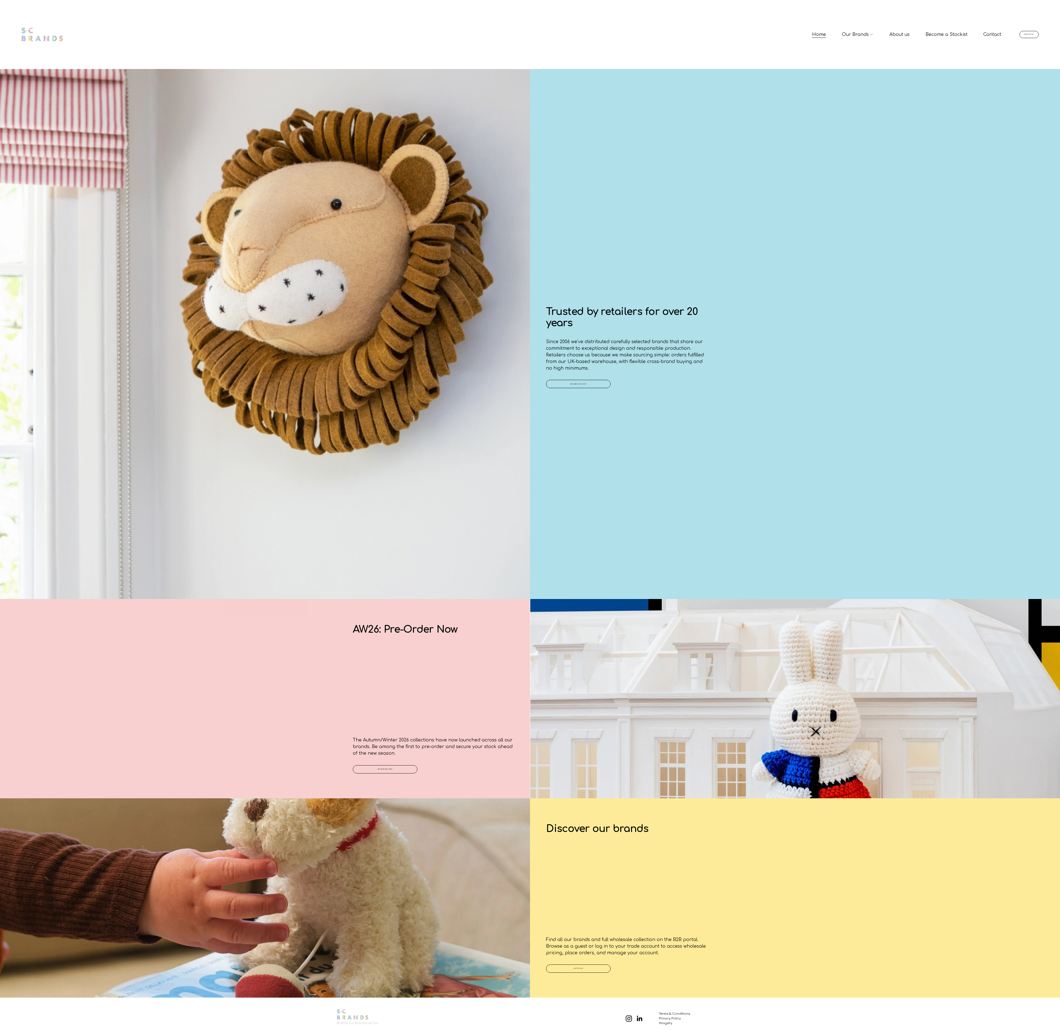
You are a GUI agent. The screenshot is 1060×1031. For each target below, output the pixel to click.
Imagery (665, 1023)
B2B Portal (1029, 34)
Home (819, 34)
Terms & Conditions (674, 1014)
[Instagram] (629, 1018)
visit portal (578, 968)
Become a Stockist (947, 34)
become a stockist (578, 384)
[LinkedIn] (639, 1018)
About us (899, 34)
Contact (992, 34)
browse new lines (385, 769)
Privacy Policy (670, 1018)
